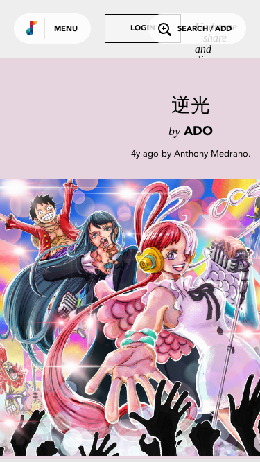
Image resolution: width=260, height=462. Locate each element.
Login (142, 29)
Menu (66, 29)
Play (138, 317)
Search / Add (204, 29)
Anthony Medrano (211, 153)
